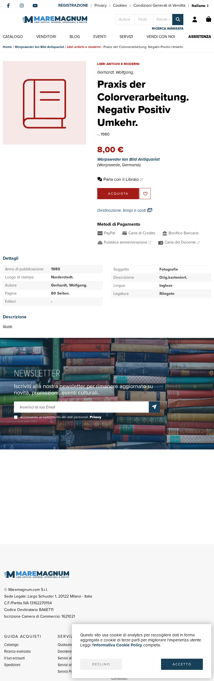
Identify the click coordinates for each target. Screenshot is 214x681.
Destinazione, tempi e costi (122, 210)
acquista (118, 193)
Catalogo (11, 644)
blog (75, 37)
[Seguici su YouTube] (35, 5)
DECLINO (101, 664)
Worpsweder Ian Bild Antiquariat (39, 46)
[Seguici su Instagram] (21, 5)
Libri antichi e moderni (84, 46)
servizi (126, 37)
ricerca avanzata (167, 28)
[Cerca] (177, 19)
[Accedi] (194, 19)
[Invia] (154, 407)
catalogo (13, 37)
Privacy (100, 5)
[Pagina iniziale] (55, 19)
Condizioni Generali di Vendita (159, 5)
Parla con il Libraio (121, 179)
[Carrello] (208, 19)
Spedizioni (12, 664)
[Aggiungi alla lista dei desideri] (145, 193)
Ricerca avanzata (17, 651)
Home (7, 46)
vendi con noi (161, 37)
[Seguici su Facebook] (8, 5)
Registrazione (73, 5)
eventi (99, 37)
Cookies (120, 5)
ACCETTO (181, 664)
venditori (46, 37)
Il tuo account (14, 658)
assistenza (199, 37)
